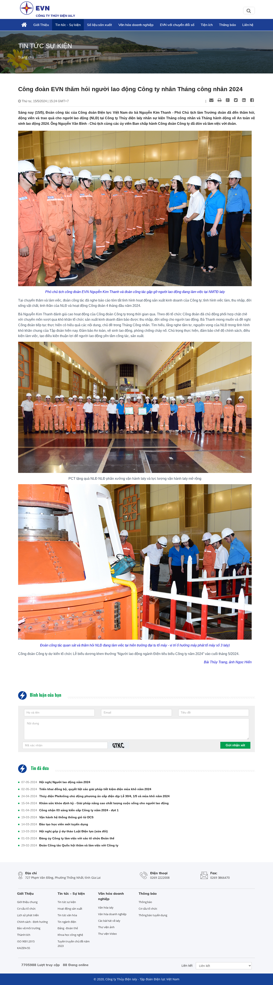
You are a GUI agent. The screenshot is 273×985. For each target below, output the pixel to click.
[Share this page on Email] (211, 100)
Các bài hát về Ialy (109, 921)
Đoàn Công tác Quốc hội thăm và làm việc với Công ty (78, 845)
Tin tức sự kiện (67, 902)
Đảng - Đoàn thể (68, 928)
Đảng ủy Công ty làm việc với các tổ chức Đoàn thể (76, 838)
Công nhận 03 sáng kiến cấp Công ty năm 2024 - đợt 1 (79, 810)
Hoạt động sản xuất (70, 908)
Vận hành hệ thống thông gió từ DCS (66, 817)
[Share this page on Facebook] (252, 100)
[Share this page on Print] (219, 100)
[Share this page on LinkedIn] (244, 100)
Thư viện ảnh (106, 927)
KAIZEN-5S (23, 948)
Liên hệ (247, 25)
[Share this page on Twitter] (236, 100)
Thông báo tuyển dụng (153, 915)
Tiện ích (207, 25)
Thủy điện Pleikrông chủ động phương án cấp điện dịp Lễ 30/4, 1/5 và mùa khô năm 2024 (104, 796)
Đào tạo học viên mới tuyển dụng (63, 824)
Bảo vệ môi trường (28, 928)
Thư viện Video (107, 934)
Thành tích (23, 935)
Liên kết (187, 965)
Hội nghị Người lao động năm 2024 (64, 782)
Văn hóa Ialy (105, 907)
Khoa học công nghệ (70, 935)
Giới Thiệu (41, 25)
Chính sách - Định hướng (32, 922)
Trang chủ (26, 57)
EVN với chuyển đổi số (177, 25)
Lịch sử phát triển (28, 915)
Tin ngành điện (67, 922)
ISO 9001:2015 (26, 941)
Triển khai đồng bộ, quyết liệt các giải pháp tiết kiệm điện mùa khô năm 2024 (95, 789)
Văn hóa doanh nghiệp (136, 25)
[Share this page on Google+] (228, 100)
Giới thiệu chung (27, 902)
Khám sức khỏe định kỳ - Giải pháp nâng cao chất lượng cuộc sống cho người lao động (104, 803)
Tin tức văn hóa (67, 915)
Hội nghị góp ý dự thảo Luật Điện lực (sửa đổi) (73, 831)
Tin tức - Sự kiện (68, 25)
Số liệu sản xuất (99, 25)
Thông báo (227, 25)
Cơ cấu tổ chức (26, 908)
